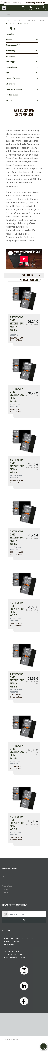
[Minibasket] (44, 7)
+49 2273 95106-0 (11, 3)
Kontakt (5, 892)
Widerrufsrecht (7, 886)
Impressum (6, 876)
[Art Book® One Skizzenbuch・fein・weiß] (24, 297)
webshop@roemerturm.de (36, 3)
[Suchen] (23, 7)
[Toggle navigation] (4, 14)
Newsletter (6, 889)
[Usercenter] (37, 7)
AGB (4, 879)
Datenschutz (6, 883)
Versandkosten (14, 1039)
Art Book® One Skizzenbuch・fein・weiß (17, 323)
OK (24, 920)
